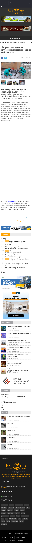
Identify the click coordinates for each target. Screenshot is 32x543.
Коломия (3, 513)
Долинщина (15, 521)
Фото (17, 537)
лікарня (3, 510)
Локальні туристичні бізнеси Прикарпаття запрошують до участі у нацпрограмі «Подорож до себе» (18, 341)
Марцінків (25, 518)
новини (11, 504)
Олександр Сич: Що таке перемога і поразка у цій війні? (18, 417)
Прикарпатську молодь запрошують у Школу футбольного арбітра (17, 355)
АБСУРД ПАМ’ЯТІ (11, 437)
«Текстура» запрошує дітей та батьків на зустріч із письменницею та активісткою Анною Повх (19, 334)
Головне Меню (16, 38)
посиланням (4, 487)
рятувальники (4, 516)
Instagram (28, 219)
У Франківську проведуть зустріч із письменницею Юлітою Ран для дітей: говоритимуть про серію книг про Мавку (19, 327)
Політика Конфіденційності (21, 533)
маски (21, 521)
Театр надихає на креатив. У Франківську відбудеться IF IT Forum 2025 (16, 362)
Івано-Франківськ (20, 507)
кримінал (9, 510)
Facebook (20, 217)
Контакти (13, 3)
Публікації (12, 540)
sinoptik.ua (9, 409)
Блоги (5, 540)
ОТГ (6, 518)
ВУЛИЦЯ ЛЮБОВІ (11, 430)
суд (2, 518)
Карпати (17, 513)
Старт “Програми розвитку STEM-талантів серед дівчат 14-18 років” (18, 348)
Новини (4, 537)
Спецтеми (20, 540)
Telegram (26, 217)
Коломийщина (25, 516)
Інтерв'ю (11, 537)
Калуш (17, 516)
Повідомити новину (24, 3)
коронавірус (4, 504)
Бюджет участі (12, 518)
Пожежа (16, 510)
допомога (10, 513)
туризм (3, 521)
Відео (23, 537)
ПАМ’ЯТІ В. (9, 444)
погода (23, 513)
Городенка (4, 524)
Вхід (10, 533)
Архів (5, 3)
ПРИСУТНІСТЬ (10, 423)
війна (8, 521)
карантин (26, 504)
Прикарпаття (19, 504)
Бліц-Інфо (3, 507)
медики (12, 516)
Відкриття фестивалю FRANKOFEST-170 (15, 397)
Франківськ (11, 507)
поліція (22, 510)
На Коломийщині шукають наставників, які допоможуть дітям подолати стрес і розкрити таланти (17, 370)
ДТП (28, 507)
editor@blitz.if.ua (18, 472)
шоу (19, 518)
